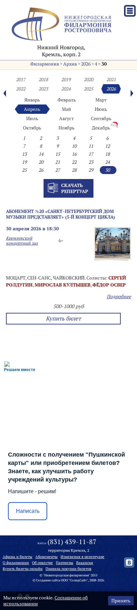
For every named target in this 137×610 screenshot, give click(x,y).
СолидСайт (78, 580)
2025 (88, 89)
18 (107, 154)
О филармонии (16, 562)
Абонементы (46, 556)
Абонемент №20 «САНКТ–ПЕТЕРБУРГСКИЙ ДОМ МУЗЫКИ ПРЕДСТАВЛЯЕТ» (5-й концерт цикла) (60, 214)
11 (90, 146)
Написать (28, 511)
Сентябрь (101, 118)
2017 (20, 80)
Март (101, 100)
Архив (70, 64)
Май (66, 109)
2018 (43, 80)
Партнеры (64, 562)
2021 (111, 80)
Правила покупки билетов (68, 568)
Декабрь (101, 128)
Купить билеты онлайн (23, 568)
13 (24, 154)
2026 (85, 64)
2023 (43, 89)
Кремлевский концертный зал (22, 240)
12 (107, 146)
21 (57, 162)
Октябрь (32, 128)
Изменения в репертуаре (82, 556)
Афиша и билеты (17, 556)
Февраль (67, 100)
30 (104, 64)
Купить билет (63, 318)
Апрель (32, 109)
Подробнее (119, 297)
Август (66, 118)
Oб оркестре (42, 562)
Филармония (44, 64)
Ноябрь (66, 128)
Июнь (101, 109)
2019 (65, 80)
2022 (20, 89)
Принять (120, 601)
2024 (65, 89)
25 (24, 170)
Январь (32, 100)
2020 (88, 80)
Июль (32, 118)
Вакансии (84, 562)
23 (90, 162)
